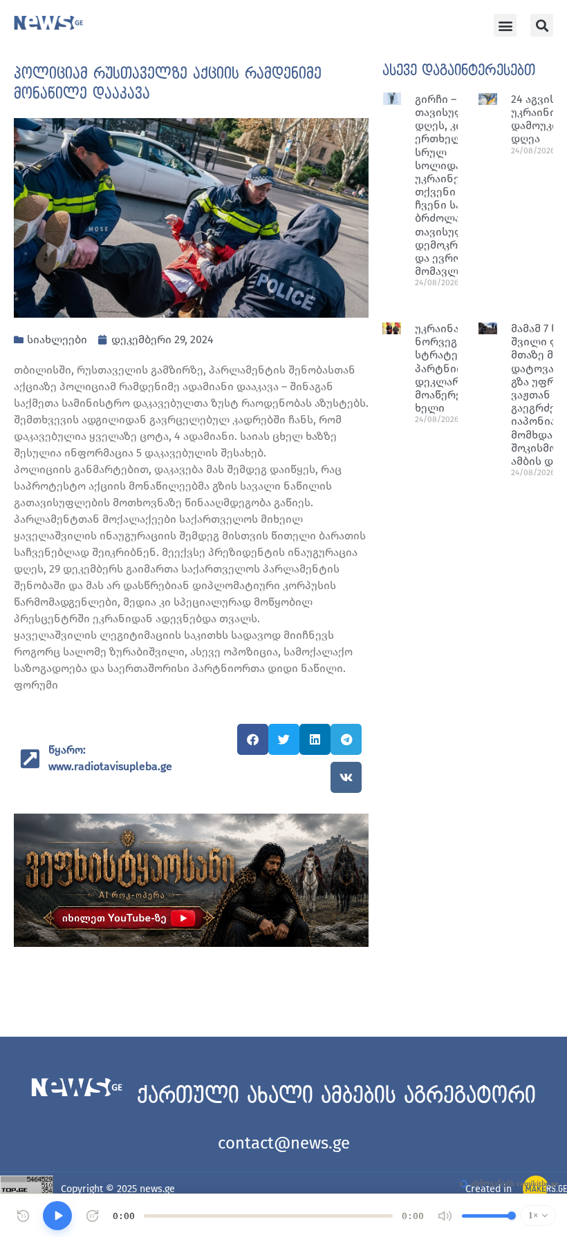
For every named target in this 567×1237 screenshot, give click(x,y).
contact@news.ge (284, 1143)
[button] (505, 25)
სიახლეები (57, 339)
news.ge (157, 1189)
